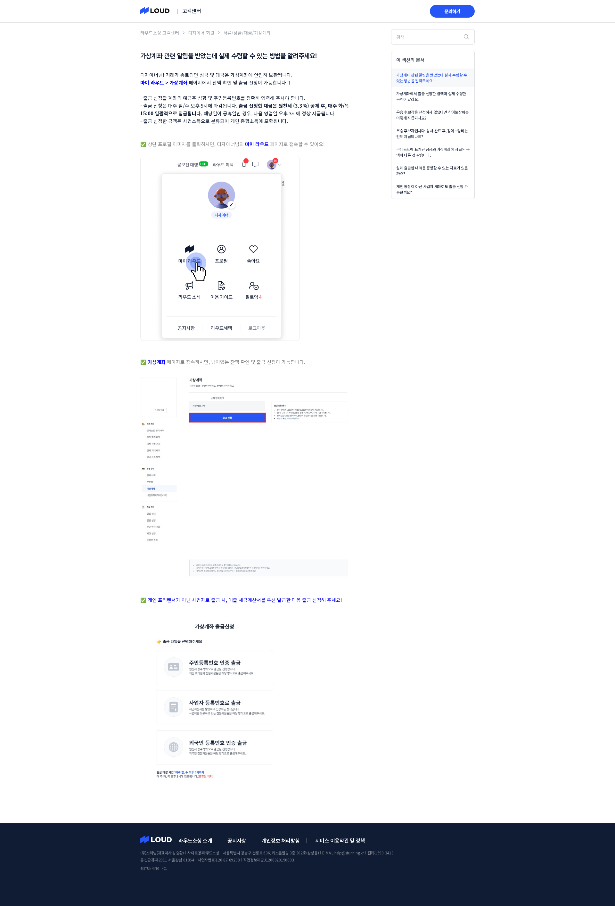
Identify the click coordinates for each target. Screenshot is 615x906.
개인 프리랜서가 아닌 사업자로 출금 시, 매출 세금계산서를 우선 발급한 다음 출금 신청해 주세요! (245, 600)
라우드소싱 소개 (195, 840)
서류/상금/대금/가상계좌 (247, 32)
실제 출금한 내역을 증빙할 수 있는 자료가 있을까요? (432, 170)
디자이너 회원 (201, 32)
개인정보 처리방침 (280, 840)
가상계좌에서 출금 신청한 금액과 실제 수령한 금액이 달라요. (431, 96)
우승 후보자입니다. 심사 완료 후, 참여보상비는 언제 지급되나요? (432, 133)
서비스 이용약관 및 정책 (340, 840)
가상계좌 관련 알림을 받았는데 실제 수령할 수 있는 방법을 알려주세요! (431, 77)
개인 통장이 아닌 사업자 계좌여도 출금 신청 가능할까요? (432, 189)
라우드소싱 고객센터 (159, 32)
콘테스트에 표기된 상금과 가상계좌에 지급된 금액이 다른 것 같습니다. (433, 152)
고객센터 (191, 10)
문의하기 (452, 11)
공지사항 (236, 840)
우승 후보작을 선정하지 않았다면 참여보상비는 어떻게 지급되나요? (432, 114)
